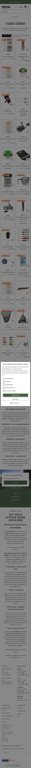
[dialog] (15, 384)
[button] (15, 403)
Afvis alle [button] (15, 399)
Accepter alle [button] (15, 395)
